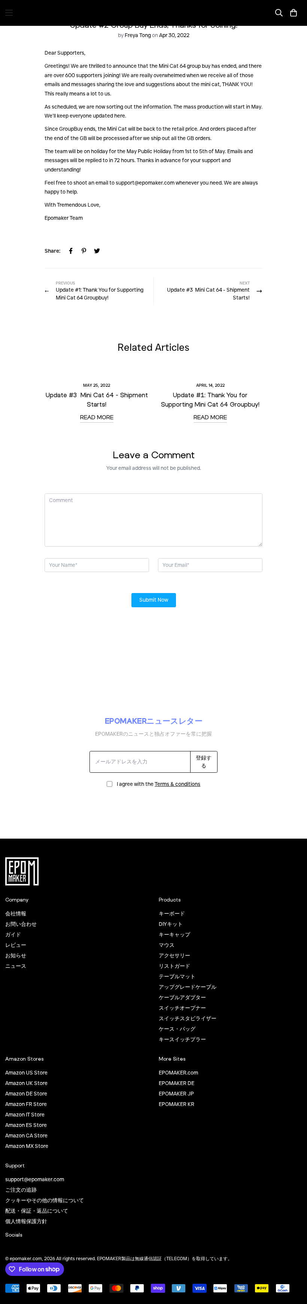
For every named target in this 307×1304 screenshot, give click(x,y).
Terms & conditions (177, 784)
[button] (293, 12)
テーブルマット (177, 976)
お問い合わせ (21, 924)
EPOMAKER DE (176, 1083)
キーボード (172, 913)
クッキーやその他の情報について (44, 1200)
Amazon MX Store (26, 1146)
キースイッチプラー (182, 1039)
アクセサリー (174, 955)
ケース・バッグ (177, 1028)
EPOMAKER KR (176, 1104)
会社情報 (15, 913)
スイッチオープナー (182, 1007)
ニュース (15, 966)
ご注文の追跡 (21, 1189)
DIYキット (171, 924)
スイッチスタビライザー (187, 1018)
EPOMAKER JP (176, 1093)
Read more (96, 417)
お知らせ (15, 955)
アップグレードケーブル (187, 987)
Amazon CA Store (26, 1135)
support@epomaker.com (34, 1179)
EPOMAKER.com (178, 1072)
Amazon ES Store (26, 1125)
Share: (52, 250)
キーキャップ (174, 934)
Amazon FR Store (26, 1104)
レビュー (15, 945)
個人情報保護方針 (26, 1221)
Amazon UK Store (26, 1083)
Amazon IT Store (25, 1114)
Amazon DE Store (26, 1093)
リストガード (174, 966)
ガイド (13, 934)
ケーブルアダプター (182, 997)
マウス (166, 945)
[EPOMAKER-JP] (153, 12)
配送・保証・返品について (36, 1210)
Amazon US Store (26, 1072)
